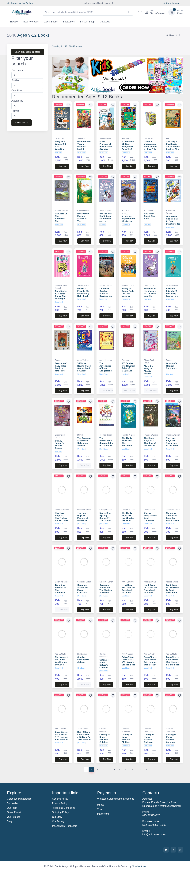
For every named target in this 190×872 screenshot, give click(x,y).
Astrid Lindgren (105, 360)
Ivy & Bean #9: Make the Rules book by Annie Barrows (150, 590)
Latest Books (51, 21)
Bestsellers (69, 21)
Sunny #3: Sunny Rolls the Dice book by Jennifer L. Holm (128, 294)
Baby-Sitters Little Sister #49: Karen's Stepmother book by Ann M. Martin (150, 663)
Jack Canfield (149, 510)
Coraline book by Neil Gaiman (83, 659)
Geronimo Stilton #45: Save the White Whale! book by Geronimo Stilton (172, 520)
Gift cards (105, 21)
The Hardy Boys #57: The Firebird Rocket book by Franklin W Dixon (61, 519)
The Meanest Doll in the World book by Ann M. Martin (61, 662)
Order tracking (172, 3)
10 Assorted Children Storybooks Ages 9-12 (128, 145)
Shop (181, 35)
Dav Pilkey (148, 138)
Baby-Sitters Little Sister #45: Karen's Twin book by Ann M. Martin (84, 738)
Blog (9, 821)
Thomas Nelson (61, 211)
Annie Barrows (128, 582)
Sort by (15, 80)
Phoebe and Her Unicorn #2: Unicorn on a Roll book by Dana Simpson (150, 296)
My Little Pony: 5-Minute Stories (148, 370)
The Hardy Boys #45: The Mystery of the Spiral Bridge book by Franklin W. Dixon (172, 445)
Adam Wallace (83, 360)
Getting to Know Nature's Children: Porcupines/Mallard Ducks (172, 742)
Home (171, 35)
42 (133, 769)
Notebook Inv (139, 866)
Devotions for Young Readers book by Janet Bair (84, 146)
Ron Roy (125, 211)
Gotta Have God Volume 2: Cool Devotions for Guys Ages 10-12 (173, 222)
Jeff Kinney (59, 138)
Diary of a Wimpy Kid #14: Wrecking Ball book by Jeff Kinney (61, 147)
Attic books (126, 138)
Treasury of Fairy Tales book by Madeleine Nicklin (60, 368)
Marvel (80, 435)
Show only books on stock (27, 52)
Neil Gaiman (82, 654)
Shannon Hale (105, 138)
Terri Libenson (83, 285)
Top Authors (27, 3)
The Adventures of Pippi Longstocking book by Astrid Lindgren (105, 370)
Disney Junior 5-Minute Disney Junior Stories (59, 447)
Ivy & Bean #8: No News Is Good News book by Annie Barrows (172, 591)
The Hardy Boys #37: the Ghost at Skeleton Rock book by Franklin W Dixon (128, 520)
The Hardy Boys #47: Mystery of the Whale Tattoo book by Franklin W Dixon (83, 520)
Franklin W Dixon (129, 435)
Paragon (58, 360)
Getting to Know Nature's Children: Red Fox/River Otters (104, 742)
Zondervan (148, 211)
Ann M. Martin (60, 654)
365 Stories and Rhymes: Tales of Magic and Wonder (128, 368)
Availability (17, 100)
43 (140, 769)
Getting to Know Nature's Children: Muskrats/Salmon (128, 740)
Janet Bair (81, 138)
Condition (16, 90)
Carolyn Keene (83, 211)
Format (15, 111)
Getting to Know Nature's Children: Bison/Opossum (106, 666)
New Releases (31, 21)
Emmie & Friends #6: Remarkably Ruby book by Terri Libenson (83, 294)
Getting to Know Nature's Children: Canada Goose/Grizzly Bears (150, 742)
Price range (17, 70)
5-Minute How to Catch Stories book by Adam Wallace (84, 368)
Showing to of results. (67, 46)
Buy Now (62, 166)
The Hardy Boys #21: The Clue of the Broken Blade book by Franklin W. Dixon (150, 445)
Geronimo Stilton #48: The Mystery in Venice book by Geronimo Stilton (105, 592)
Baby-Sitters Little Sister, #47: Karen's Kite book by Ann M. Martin (61, 738)
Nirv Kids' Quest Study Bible (150, 216)
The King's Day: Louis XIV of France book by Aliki (173, 145)
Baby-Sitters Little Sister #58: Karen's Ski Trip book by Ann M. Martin (172, 663)
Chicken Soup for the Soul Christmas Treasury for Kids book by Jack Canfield (151, 520)
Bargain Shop (87, 21)
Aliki (168, 138)
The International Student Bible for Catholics (106, 442)
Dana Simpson (105, 211)
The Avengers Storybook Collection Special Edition (84, 443)
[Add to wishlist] (68, 105)
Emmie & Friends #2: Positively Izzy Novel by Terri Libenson (172, 294)
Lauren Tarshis (105, 285)
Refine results (21, 122)
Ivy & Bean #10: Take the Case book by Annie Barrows (128, 590)
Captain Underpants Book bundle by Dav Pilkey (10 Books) (151, 146)
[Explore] (117, 75)
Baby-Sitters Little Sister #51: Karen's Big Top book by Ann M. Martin (128, 663)
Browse (14, 21)
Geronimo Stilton (173, 510)
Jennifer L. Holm (128, 285)
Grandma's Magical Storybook (171, 366)
